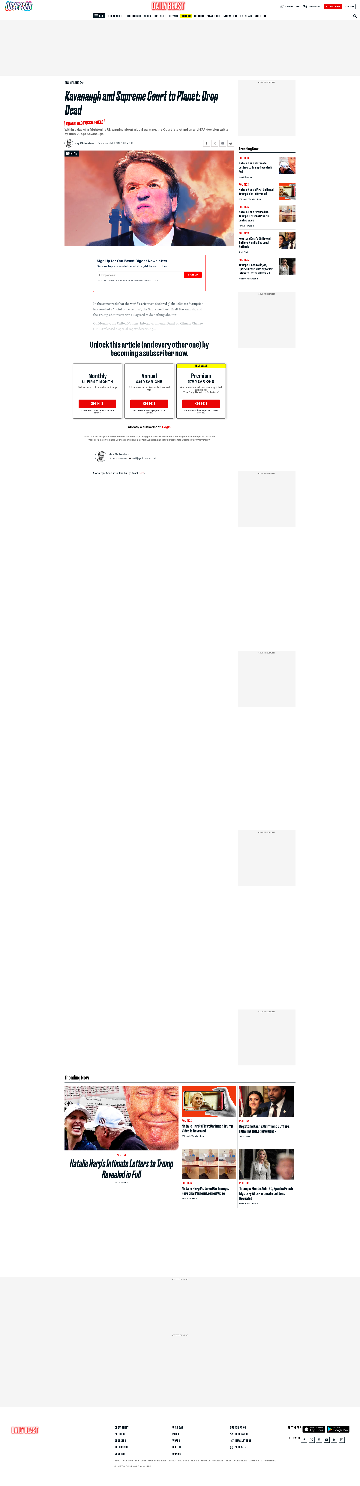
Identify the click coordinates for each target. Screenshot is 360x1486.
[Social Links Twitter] (312, 1440)
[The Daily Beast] (168, 6)
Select (97, 403)
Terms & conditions (235, 1461)
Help (163, 1461)
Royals (173, 16)
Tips (137, 1461)
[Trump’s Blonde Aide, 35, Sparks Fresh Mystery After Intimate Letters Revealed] (287, 274)
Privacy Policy (152, 281)
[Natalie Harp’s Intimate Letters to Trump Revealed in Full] (287, 172)
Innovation (230, 16)
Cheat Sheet (116, 16)
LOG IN (349, 6)
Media (147, 16)
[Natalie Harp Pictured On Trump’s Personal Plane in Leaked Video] (287, 221)
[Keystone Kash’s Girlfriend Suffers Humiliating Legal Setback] (287, 247)
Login (166, 427)
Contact (128, 1461)
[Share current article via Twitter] (214, 143)
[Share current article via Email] (222, 143)
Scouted (260, 16)
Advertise (154, 1461)
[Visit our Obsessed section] (30, 6)
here (141, 472)
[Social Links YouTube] (327, 1440)
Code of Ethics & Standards (194, 1461)
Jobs (143, 1461)
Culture (177, 1447)
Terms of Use (136, 281)
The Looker (134, 16)
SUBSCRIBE (333, 6)
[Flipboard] (341, 1440)
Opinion (199, 16)
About (118, 1461)
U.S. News (245, 16)
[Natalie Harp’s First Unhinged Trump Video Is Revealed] (287, 199)
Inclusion (217, 1461)
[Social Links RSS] (334, 1440)
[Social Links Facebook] (304, 1440)
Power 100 (213, 16)
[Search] (355, 16)
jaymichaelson (119, 458)
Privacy (172, 1461)
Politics (186, 16)
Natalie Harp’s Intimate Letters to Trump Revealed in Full (121, 1169)
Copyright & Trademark (262, 1461)
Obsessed (160, 16)
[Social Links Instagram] (319, 1440)
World (176, 1440)
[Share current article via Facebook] (206, 143)
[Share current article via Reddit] (230, 143)
